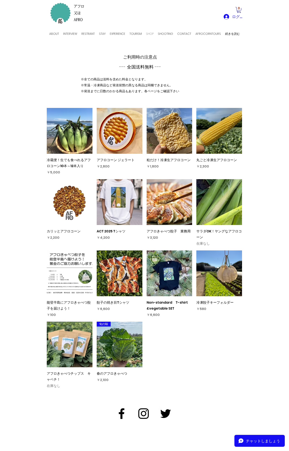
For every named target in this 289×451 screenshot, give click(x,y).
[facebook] (121, 413)
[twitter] (165, 413)
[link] (238, 10)
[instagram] (143, 413)
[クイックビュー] (69, 131)
